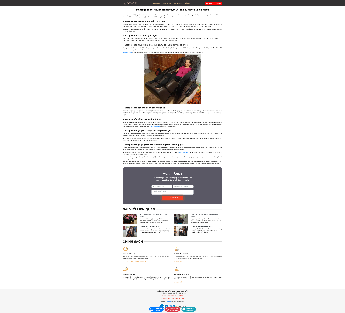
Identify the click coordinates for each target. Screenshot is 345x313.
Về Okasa (188, 3)
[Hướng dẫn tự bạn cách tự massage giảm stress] (181, 219)
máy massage (183, 152)
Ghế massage (156, 3)
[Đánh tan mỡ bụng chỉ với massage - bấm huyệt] (130, 219)
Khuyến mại (167, 3)
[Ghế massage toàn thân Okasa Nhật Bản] (130, 3)
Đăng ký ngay (172, 198)
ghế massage (155, 126)
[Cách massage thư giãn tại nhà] (130, 231)
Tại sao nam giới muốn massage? (202, 226)
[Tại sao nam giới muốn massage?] (181, 231)
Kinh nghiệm (177, 3)
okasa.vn (168, 301)
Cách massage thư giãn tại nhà (150, 226)
